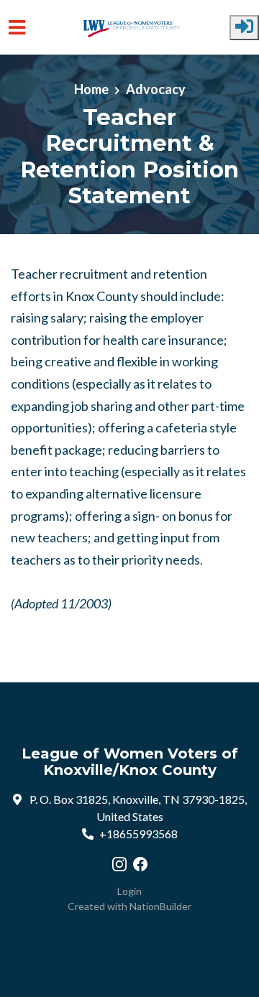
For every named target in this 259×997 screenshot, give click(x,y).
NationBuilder (160, 906)
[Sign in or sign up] (244, 27)
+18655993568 (138, 833)
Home (91, 89)
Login (129, 891)
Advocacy (156, 89)
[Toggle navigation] (17, 27)
